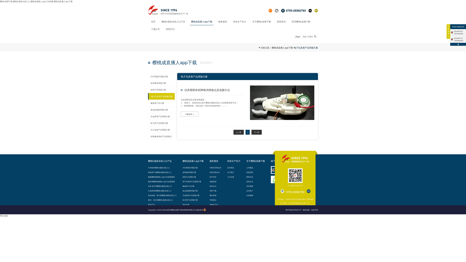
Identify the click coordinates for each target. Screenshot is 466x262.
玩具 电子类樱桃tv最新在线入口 (160, 186)
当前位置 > (266, 47)
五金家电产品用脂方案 (191, 195)
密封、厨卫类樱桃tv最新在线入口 (160, 200)
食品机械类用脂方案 (190, 190)
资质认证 (249, 181)
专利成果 (249, 186)
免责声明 (314, 210)
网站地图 (4, 215)
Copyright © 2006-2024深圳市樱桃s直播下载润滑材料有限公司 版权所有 (175, 210)
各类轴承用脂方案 (189, 172)
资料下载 (213, 190)
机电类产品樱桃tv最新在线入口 (159, 172)
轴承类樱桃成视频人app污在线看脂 (161, 181)
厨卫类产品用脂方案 (190, 200)
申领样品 (213, 200)
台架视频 (249, 195)
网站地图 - (307, 210)
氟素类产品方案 (188, 186)
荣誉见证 (249, 177)
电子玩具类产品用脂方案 (306, 47)
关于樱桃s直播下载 (255, 160)
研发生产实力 (233, 160)
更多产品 (151, 204)
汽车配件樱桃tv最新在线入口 (159, 167)
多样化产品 (214, 204)
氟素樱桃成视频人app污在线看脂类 (161, 177)
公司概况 (249, 167)
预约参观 (213, 195)
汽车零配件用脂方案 (190, 167)
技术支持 (213, 177)
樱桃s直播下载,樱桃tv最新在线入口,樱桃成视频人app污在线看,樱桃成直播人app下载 (36, 1)
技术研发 (230, 167)
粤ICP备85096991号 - (294, 210)
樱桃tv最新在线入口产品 (160, 160)
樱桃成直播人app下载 (282, 47)
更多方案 (186, 204)
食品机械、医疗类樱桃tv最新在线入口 (162, 195)
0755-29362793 (458, 26)
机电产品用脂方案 (189, 177)
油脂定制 (213, 181)
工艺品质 (230, 177)
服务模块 (214, 160)
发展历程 (249, 172)
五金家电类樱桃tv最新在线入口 (159, 190)
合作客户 (249, 190)
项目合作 (213, 186)
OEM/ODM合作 (215, 167)
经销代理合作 (215, 172)
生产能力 (230, 172)
